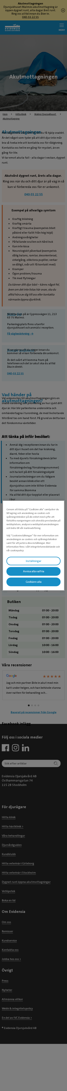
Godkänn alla (33, 582)
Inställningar (33, 561)
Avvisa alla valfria (33, 571)
